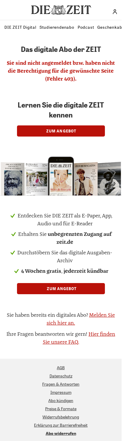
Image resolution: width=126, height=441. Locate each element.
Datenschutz (61, 376)
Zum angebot (61, 130)
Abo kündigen (60, 400)
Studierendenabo (57, 27)
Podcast (86, 27)
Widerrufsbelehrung (60, 417)
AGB (61, 367)
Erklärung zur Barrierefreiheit (61, 425)
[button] (115, 12)
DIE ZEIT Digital (20, 27)
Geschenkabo (111, 27)
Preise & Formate (60, 408)
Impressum (60, 392)
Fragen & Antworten (60, 384)
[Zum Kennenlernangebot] (61, 174)
